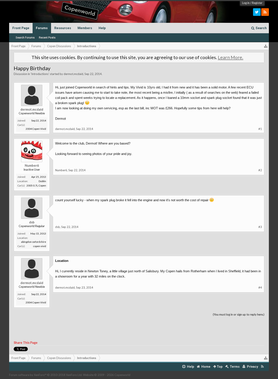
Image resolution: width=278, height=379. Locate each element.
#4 (260, 287)
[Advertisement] (139, 329)
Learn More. (230, 57)
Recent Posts (47, 37)
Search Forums (25, 37)
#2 (260, 170)
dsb (32, 222)
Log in (246, 3)
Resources (62, 28)
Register (257, 3)
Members (85, 28)
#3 (260, 227)
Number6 (32, 165)
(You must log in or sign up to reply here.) (238, 314)
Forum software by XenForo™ (45, 375)
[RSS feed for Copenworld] (262, 366)
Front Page (20, 28)
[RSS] (265, 12)
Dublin (42, 181)
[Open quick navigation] (266, 46)
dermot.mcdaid (73, 74)
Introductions (39, 74)
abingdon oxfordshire (33, 241)
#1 (260, 129)
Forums (42, 28)
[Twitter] (257, 12)
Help (102, 28)
